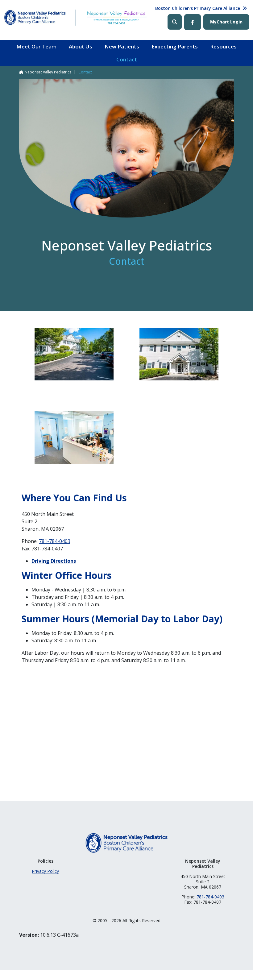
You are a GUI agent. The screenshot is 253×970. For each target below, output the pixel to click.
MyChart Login (226, 22)
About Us (80, 46)
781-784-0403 (54, 541)
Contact (126, 59)
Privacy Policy (45, 871)
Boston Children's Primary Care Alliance (197, 8)
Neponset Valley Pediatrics (48, 72)
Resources (223, 46)
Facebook (192, 22)
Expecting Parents (174, 46)
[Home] (35, 18)
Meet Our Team (36, 46)
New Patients (122, 46)
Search (175, 22)
